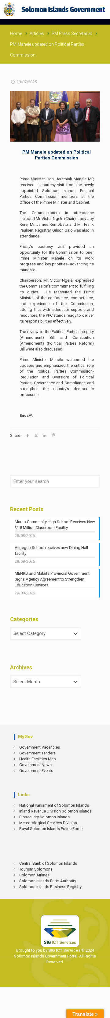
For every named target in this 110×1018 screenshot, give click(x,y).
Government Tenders (37, 753)
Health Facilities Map (37, 759)
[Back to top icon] (101, 1009)
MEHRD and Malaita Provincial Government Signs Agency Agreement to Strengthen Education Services (52, 579)
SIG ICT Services (63, 950)
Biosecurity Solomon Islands (44, 817)
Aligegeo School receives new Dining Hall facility (51, 550)
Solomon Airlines (34, 875)
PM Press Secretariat (72, 33)
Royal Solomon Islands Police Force (50, 828)
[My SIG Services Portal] (55, 9)
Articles (37, 33)
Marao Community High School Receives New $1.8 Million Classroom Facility (55, 524)
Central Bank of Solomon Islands (48, 863)
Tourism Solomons (36, 869)
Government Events (36, 770)
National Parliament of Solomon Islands (54, 805)
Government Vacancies (39, 747)
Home (16, 33)
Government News (35, 764)
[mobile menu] (102, 9)
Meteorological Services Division (48, 822)
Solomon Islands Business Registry (50, 886)
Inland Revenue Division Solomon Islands (55, 811)
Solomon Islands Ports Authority (47, 881)
